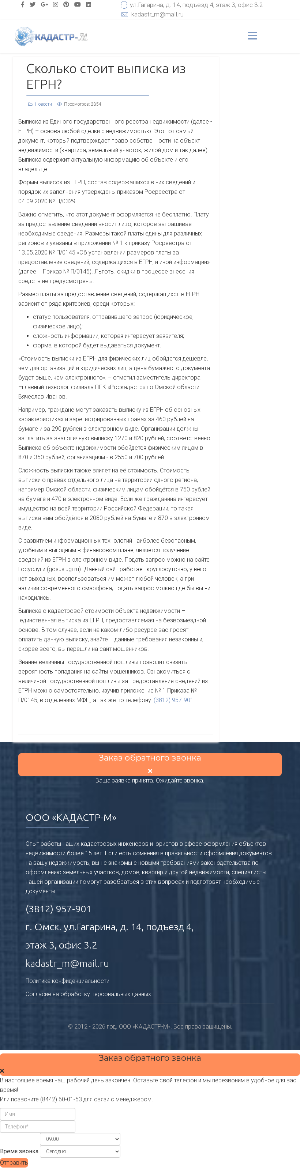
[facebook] (23, 4)
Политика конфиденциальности (67, 980)
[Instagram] (55, 4)
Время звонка (19, 1151)
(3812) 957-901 (174, 700)
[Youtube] (77, 4)
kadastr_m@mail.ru (157, 14)
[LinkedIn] (88, 4)
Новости (43, 104)
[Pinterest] (66, 4)
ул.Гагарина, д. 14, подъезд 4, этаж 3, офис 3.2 (196, 4)
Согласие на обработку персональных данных (88, 994)
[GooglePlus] (44, 4)
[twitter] (32, 4)
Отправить (14, 1162)
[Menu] (252, 36)
